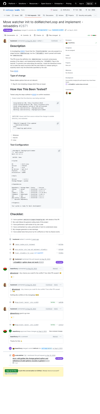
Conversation (13, 35)
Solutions (22, 3)
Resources (33, 3)
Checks (40, 35)
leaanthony (17, 30)
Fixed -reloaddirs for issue (24, 253)
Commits (28, 35)
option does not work (28, 262)
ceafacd (60, 324)
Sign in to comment (11, 373)
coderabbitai (19, 355)
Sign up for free (11, 371)
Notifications (66, 10)
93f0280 (60, 249)
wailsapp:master (42, 30)
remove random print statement (25, 244)
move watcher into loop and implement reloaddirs (31, 249)
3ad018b (60, 302)
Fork (78, 10)
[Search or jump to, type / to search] (75, 3)
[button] (41, 41)
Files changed (55, 35)
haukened (13, 41)
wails (17, 10)
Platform (12, 3)
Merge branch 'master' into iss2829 (26, 302)
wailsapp (9, 10)
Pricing (68, 3)
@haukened (14, 273)
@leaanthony (14, 313)
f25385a (60, 253)
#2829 (22, 51)
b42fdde (60, 244)
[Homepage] (4, 3)
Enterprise (58, 3)
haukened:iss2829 (57, 30)
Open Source (46, 3)
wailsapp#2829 (38, 253)
